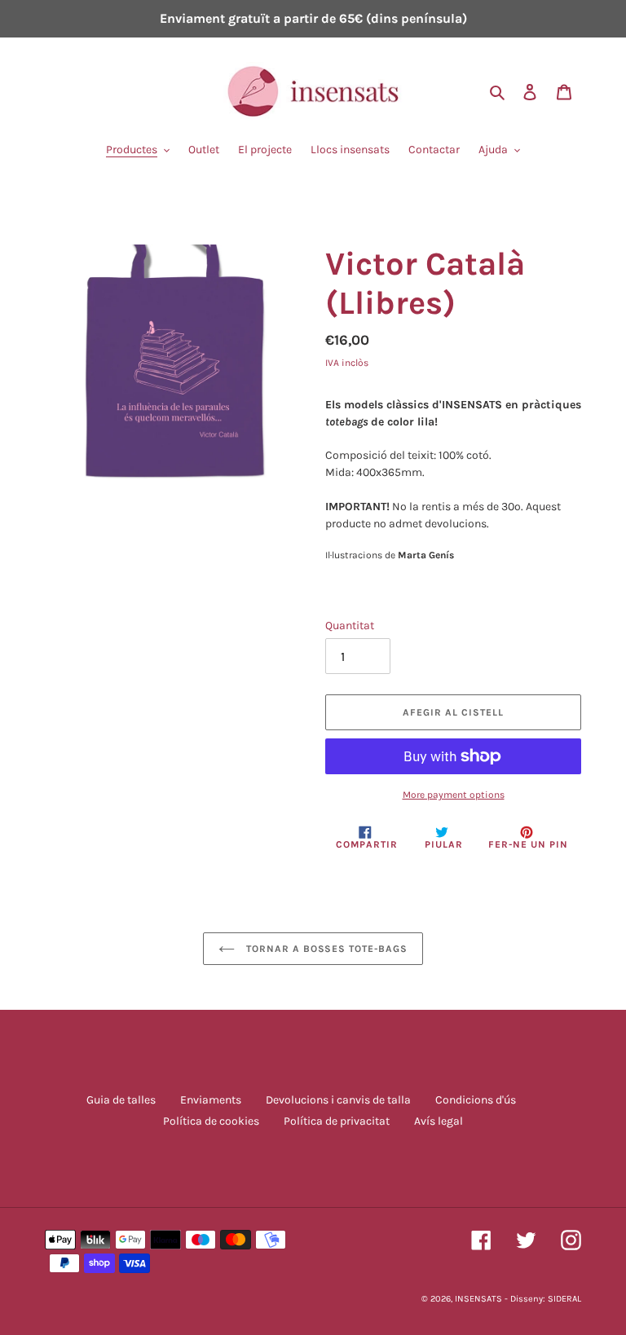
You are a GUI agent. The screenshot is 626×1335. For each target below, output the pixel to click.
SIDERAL (564, 1298)
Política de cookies (211, 1121)
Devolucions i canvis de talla (338, 1100)
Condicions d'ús (475, 1100)
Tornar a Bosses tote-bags (325, 948)
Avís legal (438, 1121)
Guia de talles (121, 1100)
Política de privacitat (337, 1121)
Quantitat (349, 625)
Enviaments (210, 1100)
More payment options (454, 794)
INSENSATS (478, 1298)
